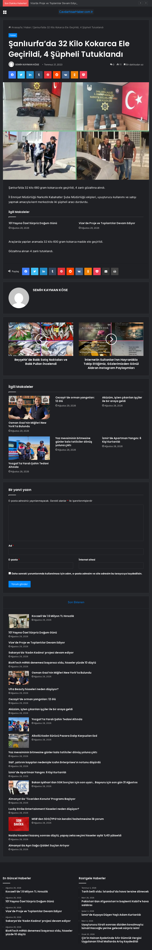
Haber (27, 27)
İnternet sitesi (87, 559)
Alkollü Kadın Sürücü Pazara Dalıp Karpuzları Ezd (64, 736)
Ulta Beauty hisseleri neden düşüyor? (34, 689)
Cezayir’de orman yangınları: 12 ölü (75, 399)
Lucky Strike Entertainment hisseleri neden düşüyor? (44, 809)
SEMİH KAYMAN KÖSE (27, 64)
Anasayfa (16, 27)
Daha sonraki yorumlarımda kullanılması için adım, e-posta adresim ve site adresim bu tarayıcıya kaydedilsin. (77, 573)
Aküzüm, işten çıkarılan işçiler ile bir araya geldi (122, 399)
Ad (11, 545)
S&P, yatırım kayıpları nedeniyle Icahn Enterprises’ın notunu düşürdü (55, 762)
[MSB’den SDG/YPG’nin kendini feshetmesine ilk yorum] (19, 824)
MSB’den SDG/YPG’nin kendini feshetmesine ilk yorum (68, 819)
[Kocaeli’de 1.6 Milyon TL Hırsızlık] (19, 621)
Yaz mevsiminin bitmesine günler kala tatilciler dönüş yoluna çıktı (73, 441)
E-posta (14, 559)
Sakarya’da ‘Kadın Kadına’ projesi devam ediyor (41, 652)
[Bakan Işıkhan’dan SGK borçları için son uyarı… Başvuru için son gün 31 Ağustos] (19, 787)
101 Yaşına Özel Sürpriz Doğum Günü (33, 223)
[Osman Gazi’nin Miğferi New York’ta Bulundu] (29, 407)
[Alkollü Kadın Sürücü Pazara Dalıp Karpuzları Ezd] (19, 741)
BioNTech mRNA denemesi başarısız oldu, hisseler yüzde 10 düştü (52, 662)
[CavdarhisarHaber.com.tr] (76, 11)
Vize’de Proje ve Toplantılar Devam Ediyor (54, 3)
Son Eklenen (76, 602)
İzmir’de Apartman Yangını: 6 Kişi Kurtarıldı (121, 440)
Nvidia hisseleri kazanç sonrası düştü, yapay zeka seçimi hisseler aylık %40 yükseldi (65, 835)
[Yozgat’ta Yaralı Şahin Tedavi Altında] (29, 448)
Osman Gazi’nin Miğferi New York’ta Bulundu (27, 424)
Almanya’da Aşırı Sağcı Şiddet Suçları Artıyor (39, 845)
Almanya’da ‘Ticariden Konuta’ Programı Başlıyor (42, 799)
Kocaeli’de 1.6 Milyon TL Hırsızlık (53, 616)
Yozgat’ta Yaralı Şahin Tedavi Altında (29, 465)
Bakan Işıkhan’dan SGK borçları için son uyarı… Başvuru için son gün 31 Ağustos (85, 782)
